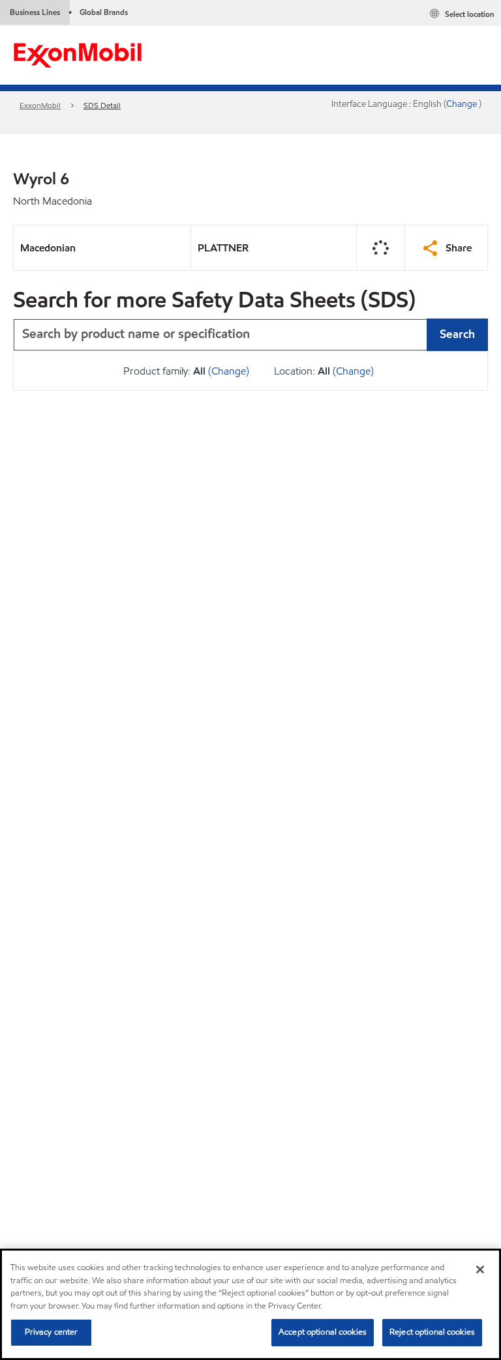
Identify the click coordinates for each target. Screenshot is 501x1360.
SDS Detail (102, 105)
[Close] (480, 1269)
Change (462, 104)
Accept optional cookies (323, 1332)
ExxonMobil (40, 105)
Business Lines (35, 12)
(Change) (228, 371)
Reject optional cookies (432, 1332)
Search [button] (457, 333)
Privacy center (51, 1332)
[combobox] (250, 334)
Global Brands (104, 12)
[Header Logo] (77, 54)
